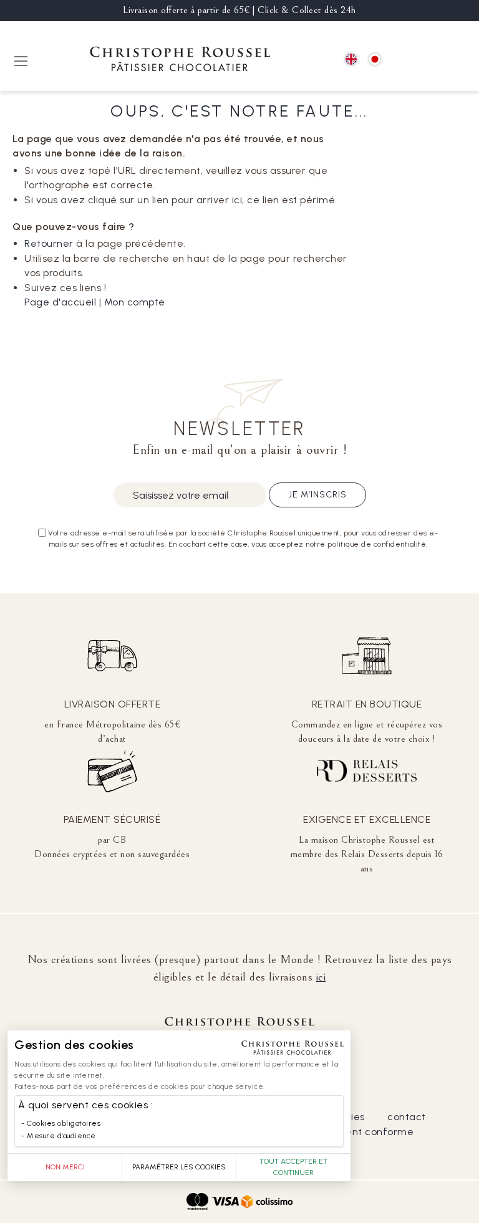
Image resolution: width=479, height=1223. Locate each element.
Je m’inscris (317, 494)
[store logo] (180, 60)
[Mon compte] (429, 60)
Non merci (65, 1167)
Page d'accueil (60, 302)
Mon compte (134, 302)
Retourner (49, 243)
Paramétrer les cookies (179, 1167)
